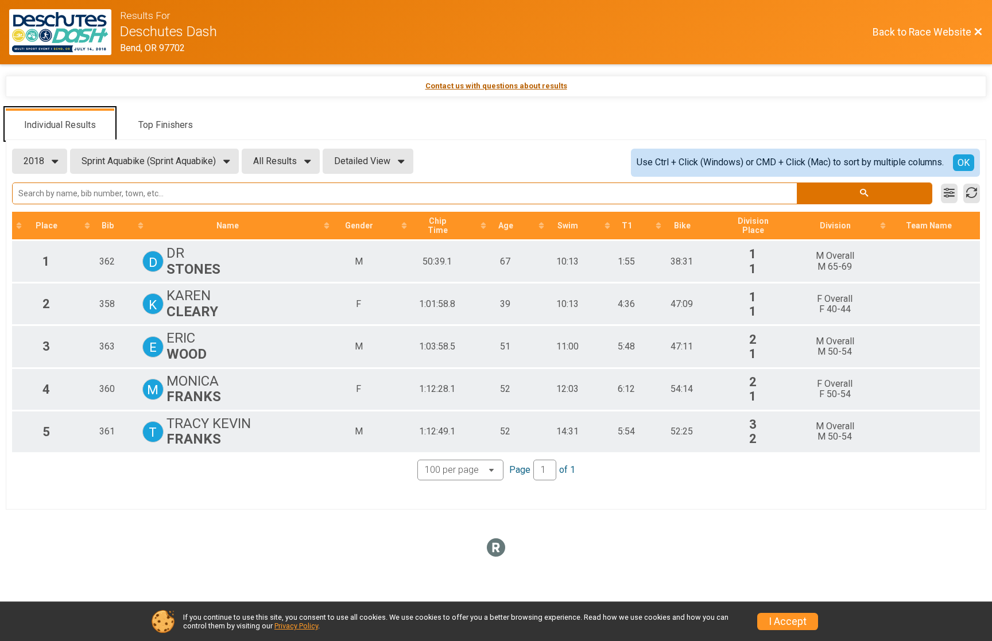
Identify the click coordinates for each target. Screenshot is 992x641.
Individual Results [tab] (60, 124)
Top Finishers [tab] (165, 124)
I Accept (788, 621)
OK (964, 162)
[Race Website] (64, 32)
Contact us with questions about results (496, 85)
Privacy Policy (296, 625)
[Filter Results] (949, 193)
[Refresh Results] (971, 193)
